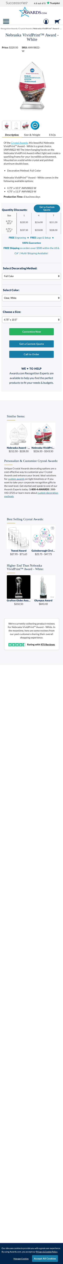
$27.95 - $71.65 (18, 552)
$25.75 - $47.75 (43, 552)
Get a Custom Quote (46, 208)
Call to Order (31, 354)
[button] (17, 3)
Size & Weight (32, 134)
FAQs (52, 134)
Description (12, 134)
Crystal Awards (19, 142)
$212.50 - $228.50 (18, 449)
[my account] (46, 23)
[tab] (12, 135)
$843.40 (43, 602)
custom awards (16, 478)
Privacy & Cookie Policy (46, 1251)
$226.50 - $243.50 (43, 449)
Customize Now (31, 331)
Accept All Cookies (45, 1258)
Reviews (48, 644)
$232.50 (18, 602)
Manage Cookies (21, 1258)
